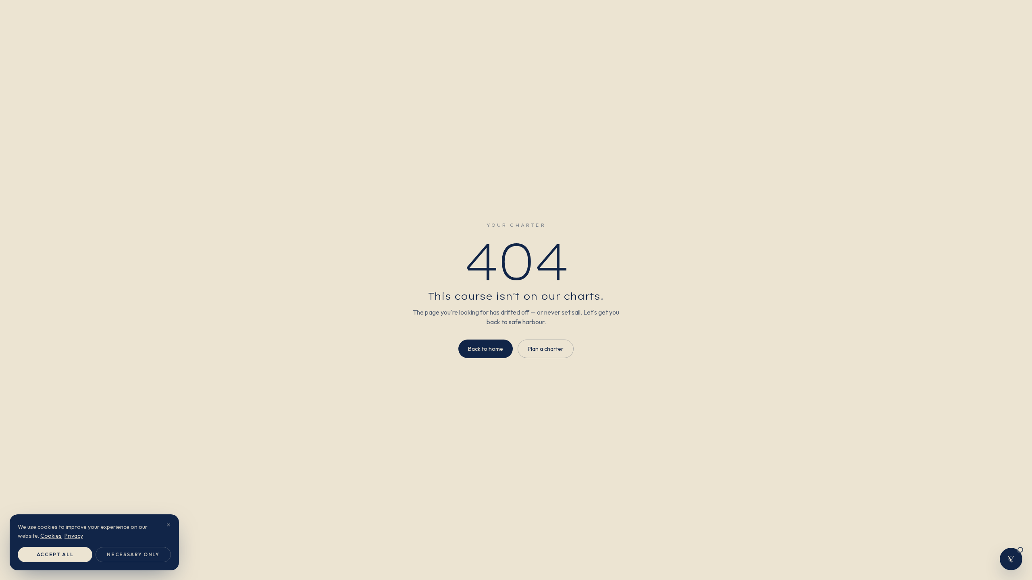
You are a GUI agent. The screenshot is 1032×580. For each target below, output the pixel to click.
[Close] (168, 524)
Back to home (485, 348)
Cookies (51, 535)
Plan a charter (546, 348)
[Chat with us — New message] (1011, 559)
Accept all (55, 554)
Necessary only (133, 554)
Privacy (73, 535)
